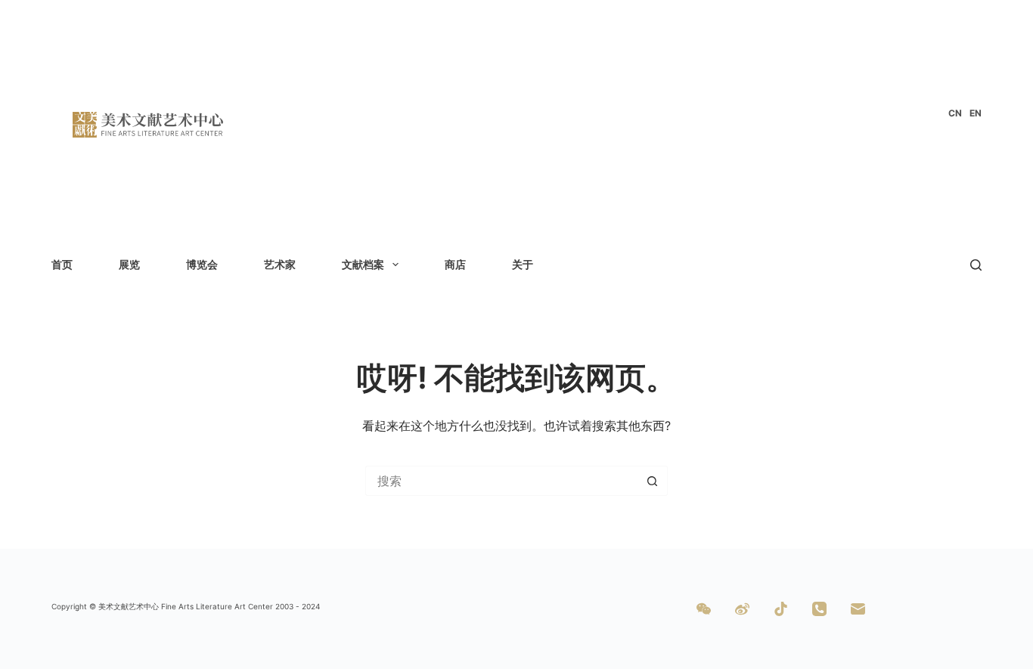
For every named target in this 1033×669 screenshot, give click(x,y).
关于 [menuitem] (522, 264)
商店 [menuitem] (455, 264)
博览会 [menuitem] (202, 264)
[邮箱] (858, 609)
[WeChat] (703, 609)
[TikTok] (781, 609)
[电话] (819, 609)
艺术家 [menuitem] (280, 264)
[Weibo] (742, 609)
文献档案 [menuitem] (363, 264)
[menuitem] (955, 113)
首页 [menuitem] (62, 264)
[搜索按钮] (652, 481)
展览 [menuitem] (129, 264)
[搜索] (976, 265)
